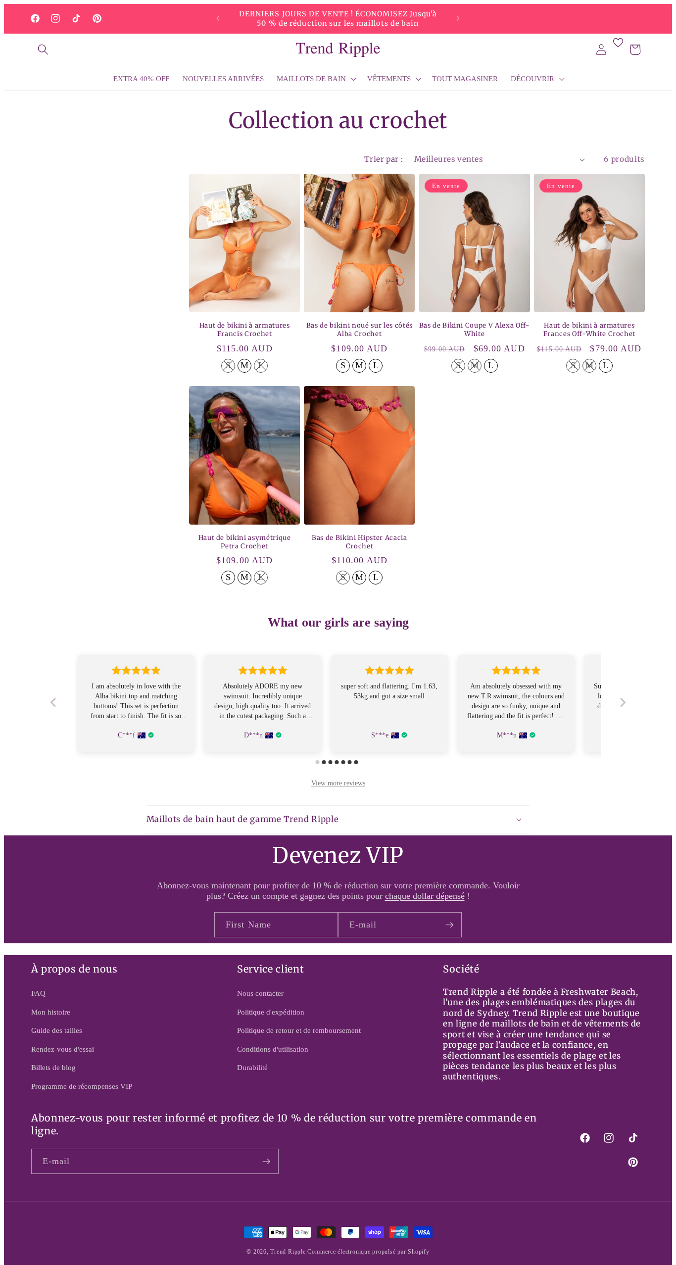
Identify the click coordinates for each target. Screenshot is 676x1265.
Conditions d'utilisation (272, 1049)
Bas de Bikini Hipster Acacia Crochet (359, 542)
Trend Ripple (287, 1251)
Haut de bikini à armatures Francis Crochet (244, 330)
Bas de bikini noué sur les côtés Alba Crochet (359, 330)
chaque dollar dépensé (425, 896)
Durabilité (252, 1067)
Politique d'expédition (270, 1012)
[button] (43, 49)
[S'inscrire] (449, 925)
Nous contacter (260, 993)
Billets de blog (53, 1067)
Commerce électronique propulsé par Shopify (368, 1251)
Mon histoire (50, 1012)
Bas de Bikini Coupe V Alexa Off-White (474, 330)
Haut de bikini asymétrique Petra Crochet (244, 542)
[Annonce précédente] (218, 18)
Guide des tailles (56, 1030)
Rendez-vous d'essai (62, 1049)
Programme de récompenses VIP (81, 1086)
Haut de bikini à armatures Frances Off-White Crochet (589, 330)
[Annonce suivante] (458, 18)
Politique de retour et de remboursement (299, 1030)
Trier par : (383, 159)
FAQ (38, 993)
